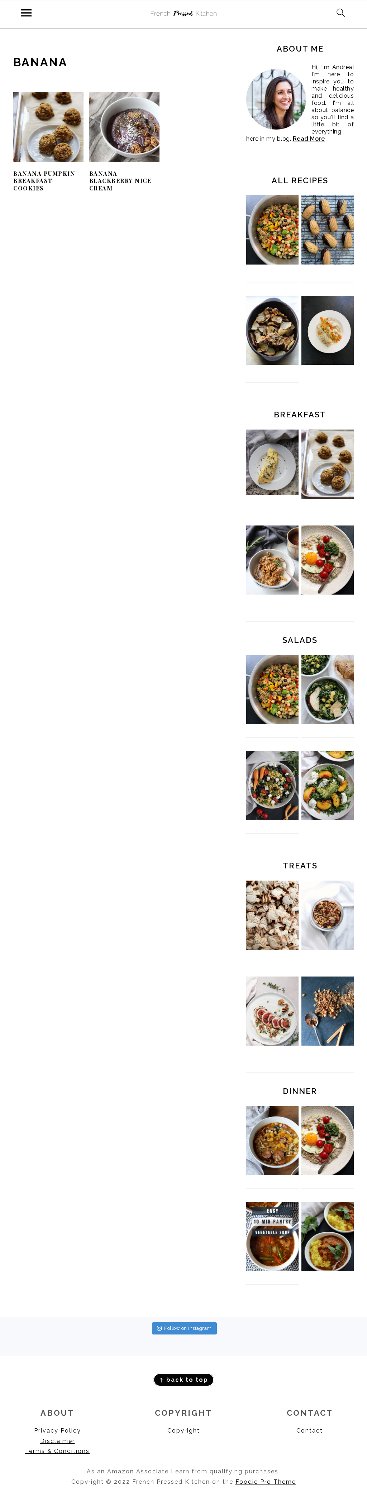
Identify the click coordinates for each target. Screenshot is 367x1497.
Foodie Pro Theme (265, 1481)
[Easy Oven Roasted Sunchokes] (272, 330)
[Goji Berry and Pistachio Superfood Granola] (327, 947)
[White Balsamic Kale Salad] (327, 722)
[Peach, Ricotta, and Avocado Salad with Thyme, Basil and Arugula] (327, 818)
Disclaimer (57, 1441)
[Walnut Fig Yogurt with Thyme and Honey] (272, 1043)
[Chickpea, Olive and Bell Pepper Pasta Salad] (272, 229)
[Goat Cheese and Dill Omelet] (272, 492)
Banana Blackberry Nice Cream (120, 181)
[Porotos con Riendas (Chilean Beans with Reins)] (272, 1173)
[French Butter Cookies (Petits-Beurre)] (272, 947)
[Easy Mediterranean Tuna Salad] (272, 818)
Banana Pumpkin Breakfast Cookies (44, 181)
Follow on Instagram (188, 1328)
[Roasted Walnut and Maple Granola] (327, 1043)
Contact (309, 1430)
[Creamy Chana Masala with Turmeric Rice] (327, 1269)
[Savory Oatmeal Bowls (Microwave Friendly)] (327, 592)
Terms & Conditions (57, 1451)
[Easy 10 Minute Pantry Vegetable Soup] (272, 1269)
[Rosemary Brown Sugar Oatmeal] (272, 592)
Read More (309, 138)
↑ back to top (183, 1379)
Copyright (183, 1430)
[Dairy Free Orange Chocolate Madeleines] (327, 229)
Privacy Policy (57, 1430)
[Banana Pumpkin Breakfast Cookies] (327, 496)
